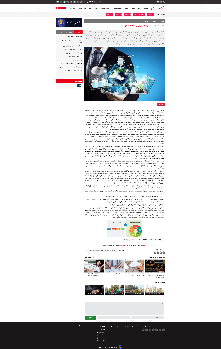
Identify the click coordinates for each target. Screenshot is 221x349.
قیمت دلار (150, 14)
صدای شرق (111, 326)
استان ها (72, 8)
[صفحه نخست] (163, 2)
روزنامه (60, 32)
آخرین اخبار (78, 32)
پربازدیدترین (69, 32)
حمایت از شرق (101, 332)
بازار (85, 8)
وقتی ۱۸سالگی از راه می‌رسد (75, 37)
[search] (81, 2)
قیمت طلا (128, 14)
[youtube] (57, 2)
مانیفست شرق (101, 335)
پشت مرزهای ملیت (77, 60)
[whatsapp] (155, 252)
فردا (96, 8)
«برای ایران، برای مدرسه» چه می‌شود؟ (72, 71)
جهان (138, 8)
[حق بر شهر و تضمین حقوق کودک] (154, 290)
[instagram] (74, 2)
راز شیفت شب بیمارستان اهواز (74, 53)
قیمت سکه (119, 14)
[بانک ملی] (69, 26)
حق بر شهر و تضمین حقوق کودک (155, 293)
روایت (102, 8)
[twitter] (67, 2)
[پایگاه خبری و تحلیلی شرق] (157, 10)
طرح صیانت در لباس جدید (75, 56)
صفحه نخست (162, 326)
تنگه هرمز (109, 14)
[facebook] (158, 253)
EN (161, 2)
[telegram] (71, 2)
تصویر (80, 8)
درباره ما (103, 329)
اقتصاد (126, 8)
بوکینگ (79, 85)
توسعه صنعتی (120, 245)
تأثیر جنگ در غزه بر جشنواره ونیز (73, 49)
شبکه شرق (141, 245)
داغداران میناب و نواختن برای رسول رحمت (71, 46)
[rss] (77, 2)
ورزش (109, 8)
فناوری (90, 8)
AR (158, 2)
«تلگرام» (130, 240)
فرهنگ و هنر (117, 8)
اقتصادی (161, 21)
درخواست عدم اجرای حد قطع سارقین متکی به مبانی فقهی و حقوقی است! (94, 293)
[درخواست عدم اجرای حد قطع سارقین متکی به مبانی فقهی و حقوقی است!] (94, 290)
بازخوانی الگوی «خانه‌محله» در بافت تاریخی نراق (70, 67)
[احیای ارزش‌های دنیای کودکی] (114, 290)
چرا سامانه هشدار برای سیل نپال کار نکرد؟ (71, 63)
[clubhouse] (61, 2)
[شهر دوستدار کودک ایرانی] (134, 290)
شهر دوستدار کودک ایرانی (136, 293)
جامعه (133, 8)
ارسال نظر (90, 318)
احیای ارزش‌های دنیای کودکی (115, 293)
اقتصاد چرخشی (108, 245)
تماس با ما (102, 326)
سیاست (145, 8)
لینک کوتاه (121, 250)
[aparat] (64, 2)
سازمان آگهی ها (101, 341)
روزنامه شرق (131, 245)
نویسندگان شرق (101, 338)
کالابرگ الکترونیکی (139, 14)
